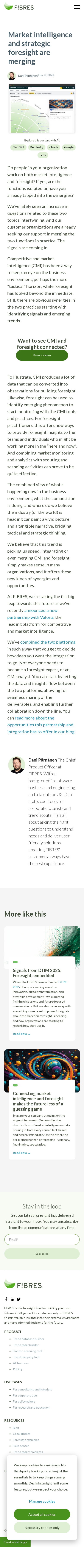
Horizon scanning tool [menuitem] (27, 1351)
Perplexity (36, 147)
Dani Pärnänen (28, 75)
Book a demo (42, 355)
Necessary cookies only (42, 1527)
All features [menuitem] (21, 1363)
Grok (43, 155)
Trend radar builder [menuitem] (26, 1345)
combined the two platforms (47, 641)
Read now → (22, 1034)
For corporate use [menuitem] (25, 1395)
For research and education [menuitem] (31, 1407)
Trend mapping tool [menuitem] (26, 1357)
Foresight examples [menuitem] (26, 1440)
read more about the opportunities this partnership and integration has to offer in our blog (41, 724)
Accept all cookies (42, 1514)
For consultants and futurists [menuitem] (32, 1389)
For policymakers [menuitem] (24, 1401)
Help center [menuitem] (21, 1446)
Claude (53, 147)
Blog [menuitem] (16, 1427)
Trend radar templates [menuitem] (28, 1452)
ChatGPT (18, 147)
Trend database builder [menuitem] (28, 1339)
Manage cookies (42, 1501)
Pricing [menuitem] (17, 1369)
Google (68, 147)
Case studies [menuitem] (22, 1434)
